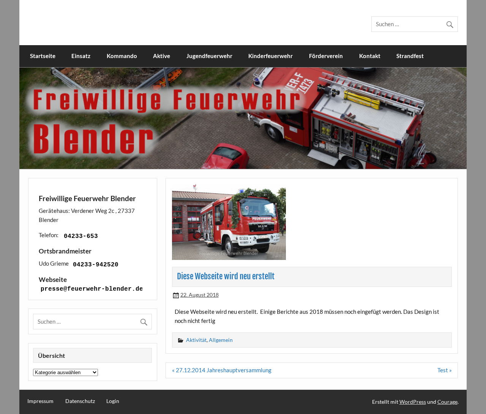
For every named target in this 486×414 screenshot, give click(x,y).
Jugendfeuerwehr (209, 55)
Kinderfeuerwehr (270, 55)
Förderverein (326, 55)
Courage (447, 401)
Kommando (122, 55)
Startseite (42, 55)
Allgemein (221, 340)
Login (112, 401)
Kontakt (369, 55)
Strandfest (410, 55)
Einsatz (80, 55)
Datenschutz (80, 401)
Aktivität (196, 340)
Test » (444, 370)
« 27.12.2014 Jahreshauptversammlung (221, 370)
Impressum (40, 401)
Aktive (161, 55)
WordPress (412, 401)
